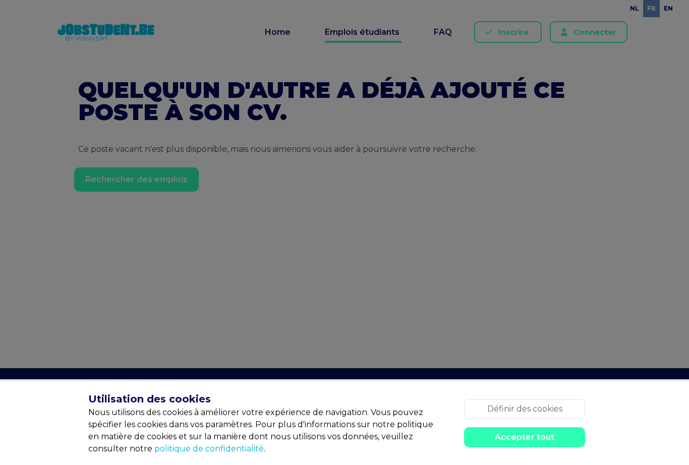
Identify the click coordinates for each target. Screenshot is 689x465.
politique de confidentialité (209, 448)
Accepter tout (524, 437)
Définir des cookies (524, 409)
